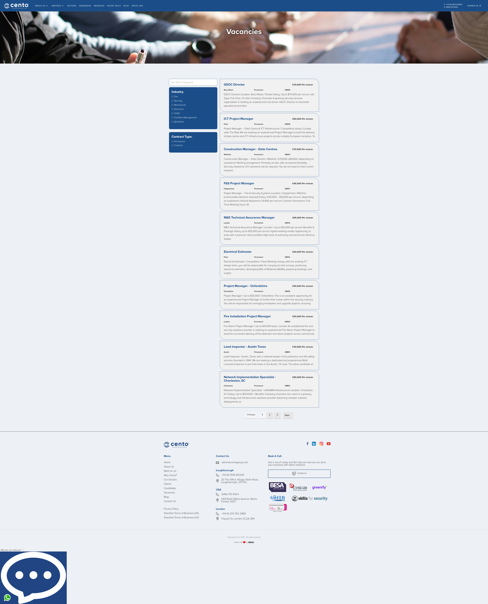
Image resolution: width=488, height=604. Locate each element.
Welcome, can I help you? (11, 550)
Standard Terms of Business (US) (181, 517)
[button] (42, 5)
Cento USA (137, 5)
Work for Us (170, 470)
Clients (167, 483)
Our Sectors (170, 479)
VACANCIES (99, 5)
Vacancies (169, 492)
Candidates (170, 488)
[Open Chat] (33, 577)
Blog (166, 496)
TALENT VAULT (114, 5)
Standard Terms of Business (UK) (181, 513)
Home (167, 462)
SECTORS (71, 5)
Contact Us (170, 501)
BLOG (126, 5)
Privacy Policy (171, 508)
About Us (169, 466)
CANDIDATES (85, 5)
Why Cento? (170, 475)
